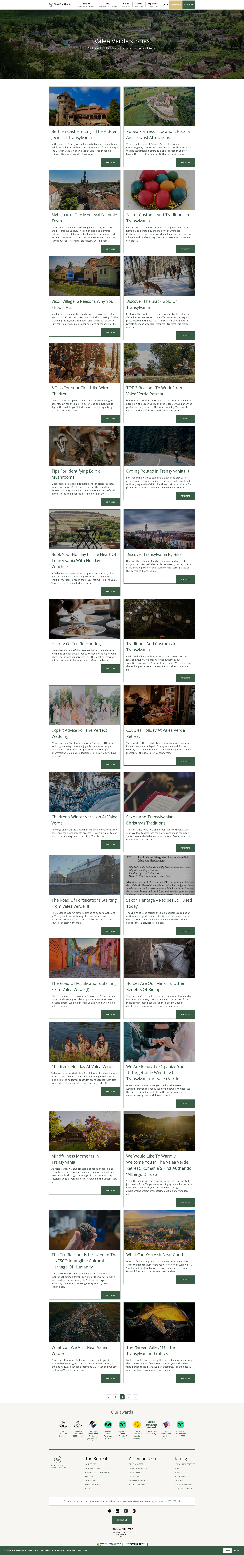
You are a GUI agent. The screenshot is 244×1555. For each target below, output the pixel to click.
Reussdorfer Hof (138, 1480)
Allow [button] (227, 1550)
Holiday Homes (137, 1484)
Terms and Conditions (122, 1532)
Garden (179, 1480)
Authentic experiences (97, 1472)
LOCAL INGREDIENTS (185, 1464)
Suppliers (180, 1476)
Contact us (122, 1520)
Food (177, 1468)
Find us (89, 1476)
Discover (86, 4)
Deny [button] (236, 1550)
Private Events (183, 1484)
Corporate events (185, 1488)
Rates (126, 4)
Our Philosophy (94, 1468)
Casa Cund (134, 1476)
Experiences (153, 4)
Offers (139, 4)
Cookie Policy (122, 1535)
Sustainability (93, 1484)
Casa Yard (134, 1472)
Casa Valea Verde (138, 1468)
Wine (177, 1472)
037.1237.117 (176, 5)
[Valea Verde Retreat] (59, 4)
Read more (110, 162)
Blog (88, 1488)
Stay (108, 4)
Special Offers (136, 1464)
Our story (90, 1464)
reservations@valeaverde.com (136, 1501)
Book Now (188, 5)
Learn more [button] (82, 1550)
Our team (90, 1480)
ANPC (122, 1537)
